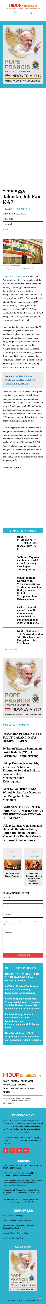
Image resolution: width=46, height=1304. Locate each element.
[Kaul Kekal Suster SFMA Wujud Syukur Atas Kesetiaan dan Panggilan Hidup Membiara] (9, 634)
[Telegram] (22, 234)
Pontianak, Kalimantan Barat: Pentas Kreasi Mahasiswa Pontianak (33, 878)
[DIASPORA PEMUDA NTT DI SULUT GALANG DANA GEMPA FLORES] (9, 540)
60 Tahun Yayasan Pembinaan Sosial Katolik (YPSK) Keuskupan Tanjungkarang (28, 563)
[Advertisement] (23, 116)
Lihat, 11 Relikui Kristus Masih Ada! (17, 1221)
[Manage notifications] (40, 1298)
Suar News (7, 1047)
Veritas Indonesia (10, 649)
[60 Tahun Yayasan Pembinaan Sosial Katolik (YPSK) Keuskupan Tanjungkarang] (9, 561)
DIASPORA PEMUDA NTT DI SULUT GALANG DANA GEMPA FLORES (28, 543)
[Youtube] (26, 1150)
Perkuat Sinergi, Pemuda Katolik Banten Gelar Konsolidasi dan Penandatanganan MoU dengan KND (28, 615)
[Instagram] (12, 1150)
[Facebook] (5, 234)
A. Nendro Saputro (19, 214)
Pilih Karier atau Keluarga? (13, 1216)
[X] (11, 234)
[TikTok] (19, 1150)
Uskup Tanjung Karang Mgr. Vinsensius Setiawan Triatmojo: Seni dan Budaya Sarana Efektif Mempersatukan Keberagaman (29, 588)
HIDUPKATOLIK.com (14, 276)
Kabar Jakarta (16, 209)
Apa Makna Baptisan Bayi (13, 1238)
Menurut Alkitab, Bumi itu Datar (15, 1233)
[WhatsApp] (16, 234)
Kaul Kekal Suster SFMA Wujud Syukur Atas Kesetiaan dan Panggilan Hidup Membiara (30, 637)
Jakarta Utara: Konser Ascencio (12, 875)
